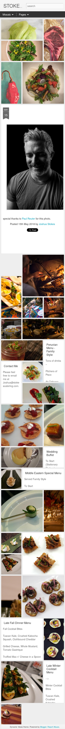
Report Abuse (53, 726)
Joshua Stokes (47, 224)
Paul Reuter (28, 218)
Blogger (43, 726)
